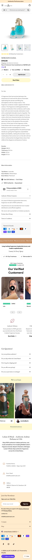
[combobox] (16, 10)
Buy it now (16, 80)
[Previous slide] (12, 312)
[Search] (28, 10)
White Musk (13, 173)
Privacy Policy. (8, 510)
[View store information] (27, 189)
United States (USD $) (10, 532)
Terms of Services (24, 508)
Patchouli (12, 175)
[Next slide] (19, 312)
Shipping (3, 63)
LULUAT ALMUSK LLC (12, 550)
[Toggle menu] (2, 5)
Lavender (11, 171)
